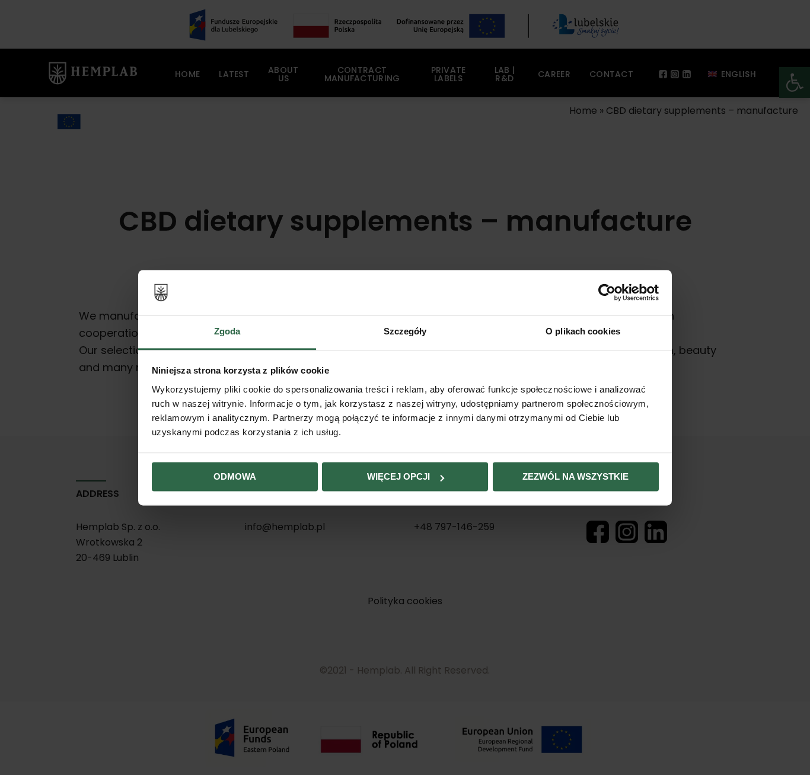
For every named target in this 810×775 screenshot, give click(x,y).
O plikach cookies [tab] (583, 332)
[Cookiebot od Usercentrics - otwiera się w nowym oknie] (607, 292)
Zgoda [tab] (227, 332)
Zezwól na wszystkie (575, 477)
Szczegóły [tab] (405, 332)
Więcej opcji (398, 477)
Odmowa (234, 477)
